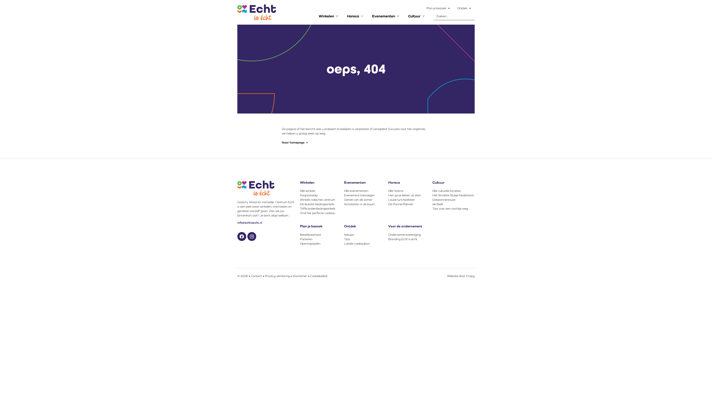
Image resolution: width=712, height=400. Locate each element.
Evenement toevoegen (359, 195)
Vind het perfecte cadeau (317, 213)
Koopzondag (308, 195)
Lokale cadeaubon (357, 243)
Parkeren (306, 239)
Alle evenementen (356, 191)
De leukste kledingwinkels (317, 204)
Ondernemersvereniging (404, 234)
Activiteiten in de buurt (359, 204)
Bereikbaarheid (310, 234)
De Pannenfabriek (400, 204)
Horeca (353, 16)
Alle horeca (395, 191)
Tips (347, 239)
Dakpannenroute (443, 199)
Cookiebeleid (318, 276)
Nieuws (349, 234)
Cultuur (414, 16)
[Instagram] (251, 236)
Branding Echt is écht (402, 239)
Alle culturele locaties (446, 191)
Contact (256, 276)
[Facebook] (241, 236)
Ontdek (462, 8)
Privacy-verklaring (277, 276)
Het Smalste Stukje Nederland (453, 195)
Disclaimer (300, 276)
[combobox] (454, 16)
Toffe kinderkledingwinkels (317, 208)
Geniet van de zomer (358, 199)
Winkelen (326, 16)
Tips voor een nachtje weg (450, 208)
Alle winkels (307, 191)
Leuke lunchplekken (401, 199)
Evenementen (383, 16)
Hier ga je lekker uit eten (404, 195)
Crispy (470, 276)
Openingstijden (310, 243)
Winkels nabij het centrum (317, 199)
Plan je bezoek (436, 8)
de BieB (437, 204)
